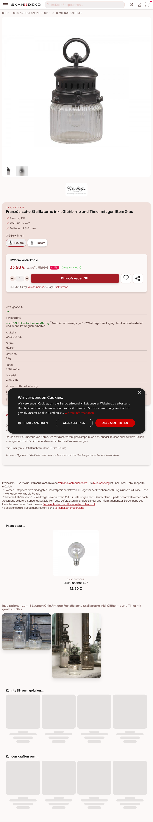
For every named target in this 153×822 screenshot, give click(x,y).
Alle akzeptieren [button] (115, 423)
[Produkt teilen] (138, 278)
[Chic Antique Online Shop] (76, 189)
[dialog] (76, 411)
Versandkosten (36, 287)
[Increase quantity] (27, 278)
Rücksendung (101, 483)
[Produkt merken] (126, 278)
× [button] (139, 392)
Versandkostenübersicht (73, 483)
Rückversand (61, 287)
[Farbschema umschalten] (131, 4)
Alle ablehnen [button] (74, 423)
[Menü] (5, 4)
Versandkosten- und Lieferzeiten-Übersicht (69, 504)
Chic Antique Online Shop (30, 13)
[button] (33, 423)
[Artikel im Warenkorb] (147, 4)
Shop (5, 13)
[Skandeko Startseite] (26, 4)
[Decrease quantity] (12, 278)
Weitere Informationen (79, 413)
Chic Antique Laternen (67, 13)
